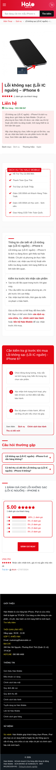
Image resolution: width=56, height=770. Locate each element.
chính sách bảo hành (33, 318)
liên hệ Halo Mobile (23, 322)
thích (14, 569)
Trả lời (5, 569)
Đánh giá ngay (28, 546)
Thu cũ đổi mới (13, 431)
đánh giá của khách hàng (18, 511)
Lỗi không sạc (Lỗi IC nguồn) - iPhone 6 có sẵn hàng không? (26, 457)
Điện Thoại (8, 21)
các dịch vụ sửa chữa (28, 137)
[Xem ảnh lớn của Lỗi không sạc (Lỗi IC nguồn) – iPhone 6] (28, 53)
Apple (38, 147)
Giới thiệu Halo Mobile (13, 671)
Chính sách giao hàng (13, 717)
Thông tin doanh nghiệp (28, 767)
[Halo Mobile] (28, 4)
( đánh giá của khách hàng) (25, 96)
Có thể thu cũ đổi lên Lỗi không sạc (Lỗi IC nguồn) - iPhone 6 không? (26, 469)
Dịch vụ (19, 21)
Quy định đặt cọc (11, 688)
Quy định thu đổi (10, 694)
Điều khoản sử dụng (12, 677)
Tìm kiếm (46, 13)
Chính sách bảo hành (36, 426)
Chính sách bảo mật (12, 682)
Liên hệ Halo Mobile (12, 711)
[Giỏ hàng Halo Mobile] (51, 4)
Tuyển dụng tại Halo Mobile (15, 705)
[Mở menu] (5, 4)
